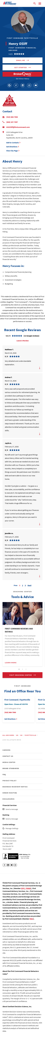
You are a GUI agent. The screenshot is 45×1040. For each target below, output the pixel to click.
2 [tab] (22, 669)
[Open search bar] (34, 3)
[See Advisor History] (22, 74)
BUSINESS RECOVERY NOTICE (15, 787)
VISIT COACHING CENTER (20, 675)
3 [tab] (26, 669)
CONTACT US (8, 756)
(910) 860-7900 (12, 117)
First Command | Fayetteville (17, 699)
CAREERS (6, 750)
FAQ (4, 774)
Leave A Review (22, 340)
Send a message (12, 809)
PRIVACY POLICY (9, 781)
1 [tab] (19, 669)
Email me (20, 60)
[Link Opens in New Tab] (9, 85)
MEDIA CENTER (9, 762)
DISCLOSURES (9, 799)
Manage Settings (12, 828)
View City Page (12, 150)
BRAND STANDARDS (11, 768)
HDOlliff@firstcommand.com (18, 127)
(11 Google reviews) (31, 336)
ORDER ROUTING (10, 793)
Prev (15, 585)
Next (29, 585)
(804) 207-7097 (12, 122)
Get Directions (12, 146)
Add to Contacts (12, 142)
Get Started (20, 67)
